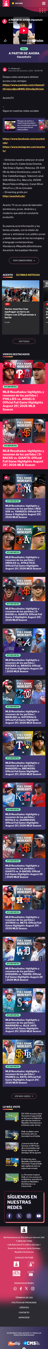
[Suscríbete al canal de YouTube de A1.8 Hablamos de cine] (31, 1264)
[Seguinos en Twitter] (19, 1216)
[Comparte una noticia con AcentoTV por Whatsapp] (15, 1289)
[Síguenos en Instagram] (32, 1289)
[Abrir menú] (43, 3)
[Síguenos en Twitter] (26, 1289)
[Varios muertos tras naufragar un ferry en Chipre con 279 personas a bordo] (20, 303)
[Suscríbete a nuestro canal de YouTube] (38, 1216)
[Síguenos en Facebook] (21, 1289)
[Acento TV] (6, 3)
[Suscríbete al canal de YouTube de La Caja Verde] (31, 1274)
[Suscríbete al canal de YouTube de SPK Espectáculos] (16, 1274)
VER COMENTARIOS (25, 260)
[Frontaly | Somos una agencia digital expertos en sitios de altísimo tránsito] (14, 1343)
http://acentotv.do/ (14, 196)
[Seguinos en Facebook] (9, 1216)
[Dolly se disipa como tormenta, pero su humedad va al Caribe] (24, 1135)
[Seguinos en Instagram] (29, 1216)
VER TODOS (24, 341)
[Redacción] (5, 71)
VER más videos (25, 1096)
